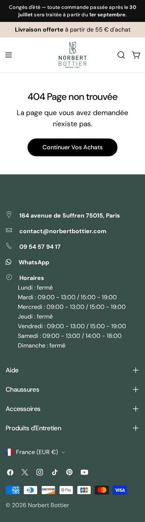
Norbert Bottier (48, 505)
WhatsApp (34, 262)
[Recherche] (121, 55)
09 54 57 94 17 (40, 247)
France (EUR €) (37, 452)
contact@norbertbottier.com (62, 231)
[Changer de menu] (8, 55)
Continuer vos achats (72, 147)
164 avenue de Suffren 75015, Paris (69, 215)
